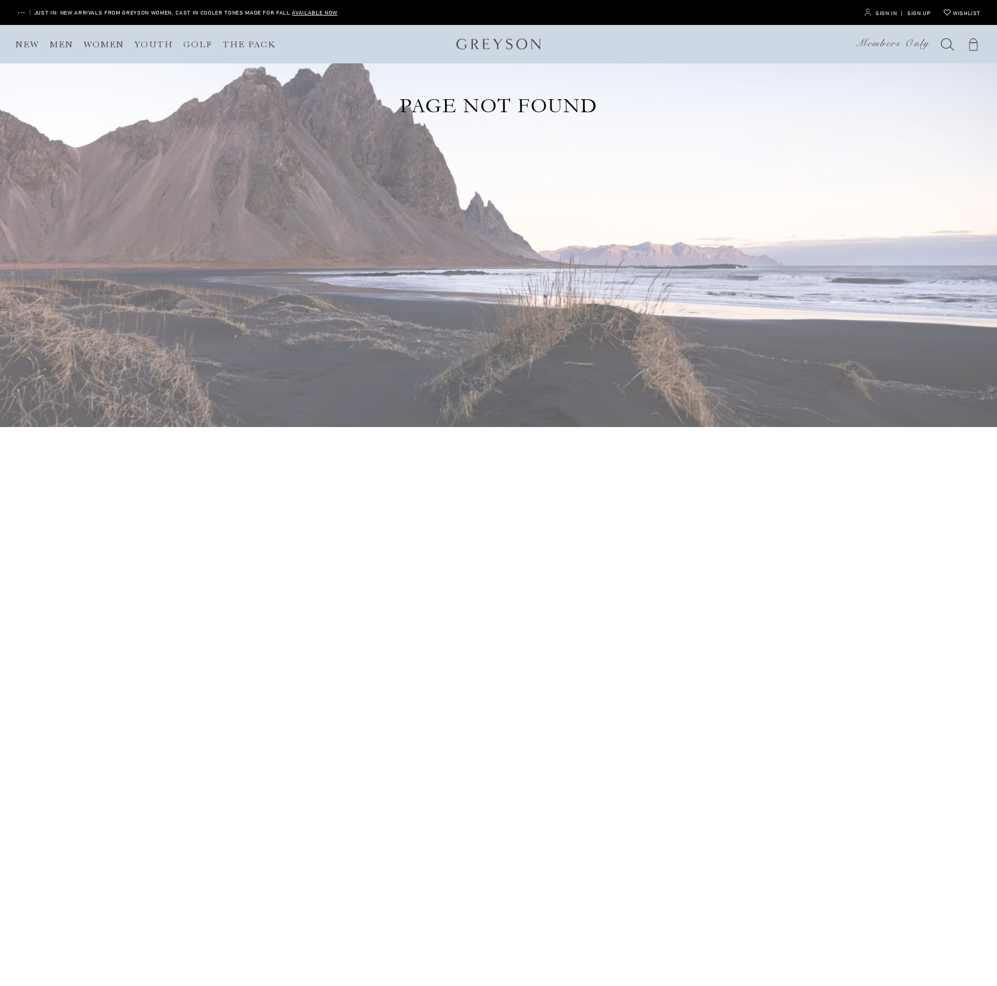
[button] (947, 44)
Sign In (886, 12)
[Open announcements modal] (21, 13)
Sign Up (919, 12)
